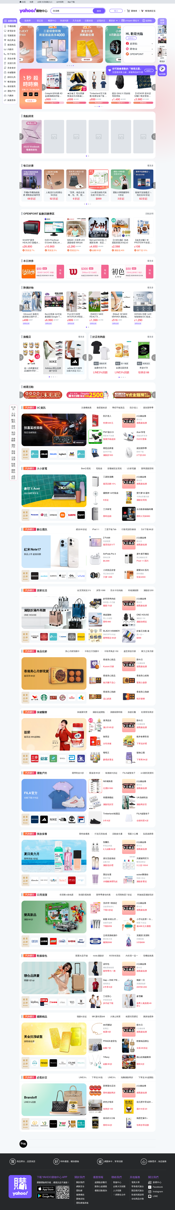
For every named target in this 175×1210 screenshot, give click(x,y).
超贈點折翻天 (101, 1182)
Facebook (158, 1186)
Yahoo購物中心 (33, 11)
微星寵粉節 (102, 407)
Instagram (158, 1191)
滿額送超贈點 (99, 711)
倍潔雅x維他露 (66, 894)
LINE (155, 1196)
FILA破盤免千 (129, 772)
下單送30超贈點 (145, 1077)
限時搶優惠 (84, 833)
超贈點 (149, 20)
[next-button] (153, 395)
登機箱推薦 (148, 955)
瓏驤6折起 (82, 1016)
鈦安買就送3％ (84, 590)
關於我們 (80, 1182)
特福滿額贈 (133, 590)
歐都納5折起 (111, 772)
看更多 (162, 61)
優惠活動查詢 (101, 1190)
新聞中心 (157, 1182)
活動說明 (149, 213)
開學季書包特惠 (103, 894)
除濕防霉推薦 (85, 894)
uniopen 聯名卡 (132, 20)
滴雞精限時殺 (116, 711)
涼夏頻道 (89, 20)
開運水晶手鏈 (81, 955)
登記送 (40, 20)
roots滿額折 (98, 955)
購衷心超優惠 (101, 1186)
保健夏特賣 (82, 711)
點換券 (28, 20)
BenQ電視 (86, 468)
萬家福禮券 (148, 1016)
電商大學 (135, 1182)
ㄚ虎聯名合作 (119, 1194)
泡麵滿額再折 (127, 1077)
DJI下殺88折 (147, 529)
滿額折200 (148, 590)
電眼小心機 (133, 833)
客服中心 (117, 1182)
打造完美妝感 (101, 833)
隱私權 (79, 1190)
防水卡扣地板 (117, 590)
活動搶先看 (117, 833)
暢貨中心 (52, 20)
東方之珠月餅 (147, 651)
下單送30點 (97, 1077)
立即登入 (131, 38)
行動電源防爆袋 (129, 529)
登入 (116, 10)
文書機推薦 (86, 407)
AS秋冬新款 (114, 955)
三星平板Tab (110, 529)
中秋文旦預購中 (92, 651)
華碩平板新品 (118, 407)
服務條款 (80, 1194)
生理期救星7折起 (124, 894)
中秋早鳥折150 (111, 651)
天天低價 (77, 20)
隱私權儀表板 (82, 1202)
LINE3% (82, 1077)
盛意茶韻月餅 (130, 651)
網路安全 (80, 1186)
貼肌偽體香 (148, 833)
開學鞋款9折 (78, 772)
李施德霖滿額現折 (145, 894)
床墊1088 (100, 590)
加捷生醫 (132, 711)
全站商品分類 (137, 1198)
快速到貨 (64, 20)
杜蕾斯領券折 (147, 711)
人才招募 (117, 1190)
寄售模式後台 (137, 1186)
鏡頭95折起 (81, 529)
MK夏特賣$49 (98, 1016)
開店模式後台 (137, 1190)
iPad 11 (95, 529)
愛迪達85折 (94, 772)
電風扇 (99, 468)
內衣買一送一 (132, 955)
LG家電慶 (131, 468)
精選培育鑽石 (132, 1016)
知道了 (149, 70)
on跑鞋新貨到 (147, 772)
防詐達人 (134, 407)
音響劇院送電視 (114, 468)
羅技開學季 (148, 407)
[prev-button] (21, 395)
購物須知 (80, 1198)
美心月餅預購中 (72, 651)
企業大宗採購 (119, 1186)
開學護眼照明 (147, 468)
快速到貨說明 (137, 1194)
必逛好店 (101, 20)
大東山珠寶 (115, 1016)
